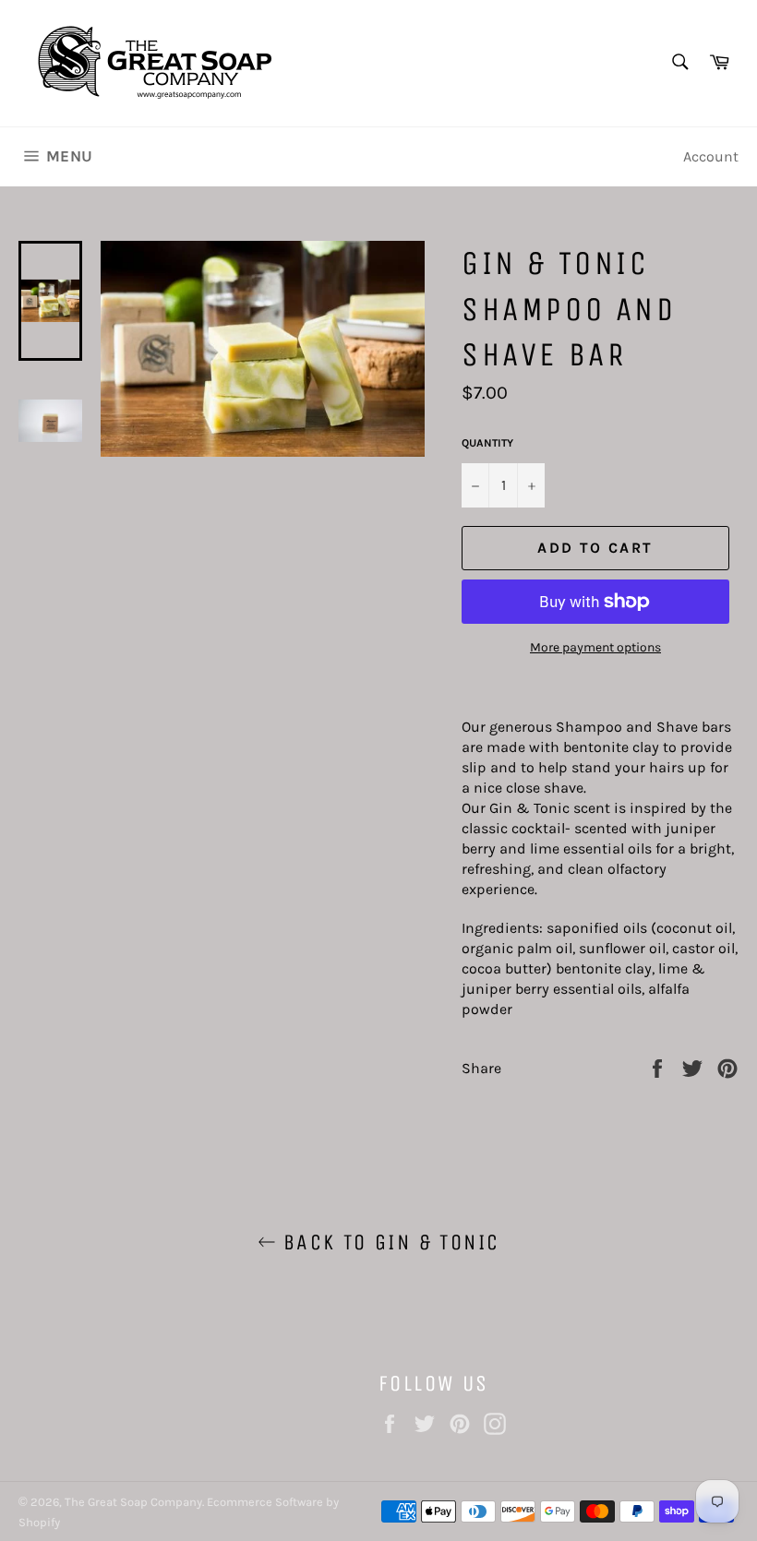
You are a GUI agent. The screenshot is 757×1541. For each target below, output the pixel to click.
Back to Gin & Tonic (388, 1242)
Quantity (487, 442)
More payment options (595, 647)
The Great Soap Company (133, 1502)
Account (711, 156)
